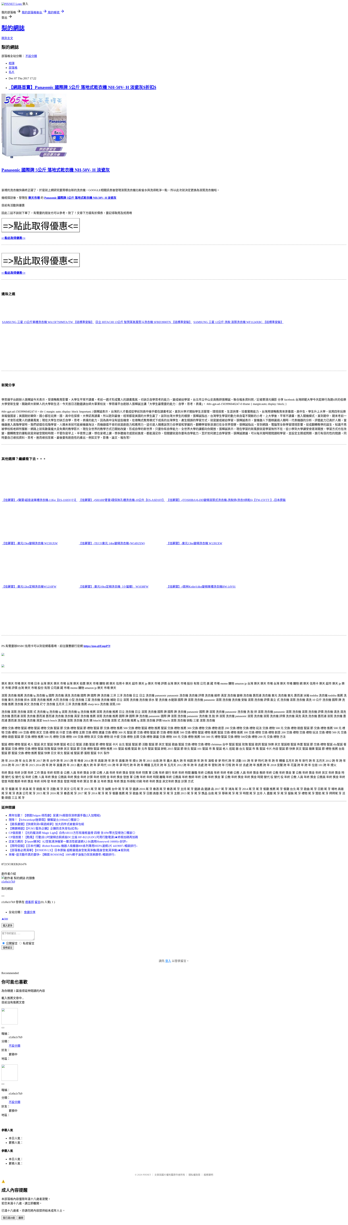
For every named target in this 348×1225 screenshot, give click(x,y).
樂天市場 (34, 197)
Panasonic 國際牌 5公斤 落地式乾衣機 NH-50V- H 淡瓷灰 (55, 170)
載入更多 (7, 925)
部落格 (13, 67)
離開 (20, 1217)
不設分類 (31, 56)
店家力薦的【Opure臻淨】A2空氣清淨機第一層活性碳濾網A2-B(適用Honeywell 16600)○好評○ (68, 841)
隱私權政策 (194, 1174)
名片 (11, 72)
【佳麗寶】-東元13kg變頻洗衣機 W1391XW (194, 543)
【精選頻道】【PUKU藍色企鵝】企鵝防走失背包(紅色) (43, 828)
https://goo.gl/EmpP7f (97, 646)
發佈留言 (7, 947)
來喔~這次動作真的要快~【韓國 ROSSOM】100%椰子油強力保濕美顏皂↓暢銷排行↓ (62, 854)
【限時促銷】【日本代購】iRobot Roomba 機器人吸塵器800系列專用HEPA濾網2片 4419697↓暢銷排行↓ (73, 845)
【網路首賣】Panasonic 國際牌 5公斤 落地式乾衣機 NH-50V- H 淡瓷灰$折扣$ (82, 87)
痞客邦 (29, 902)
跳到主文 (7, 38)
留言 (37, 902)
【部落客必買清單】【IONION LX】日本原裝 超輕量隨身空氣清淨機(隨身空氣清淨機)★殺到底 (69, 850)
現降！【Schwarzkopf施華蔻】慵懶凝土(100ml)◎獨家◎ (44, 819)
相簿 (11, 63)
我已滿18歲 (9, 1217)
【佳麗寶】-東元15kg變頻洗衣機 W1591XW (30, 543)
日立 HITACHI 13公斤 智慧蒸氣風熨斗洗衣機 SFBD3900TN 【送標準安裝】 (143, 322)
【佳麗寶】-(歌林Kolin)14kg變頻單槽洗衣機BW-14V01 (201, 586)
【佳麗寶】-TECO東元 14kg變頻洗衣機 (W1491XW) (112, 543)
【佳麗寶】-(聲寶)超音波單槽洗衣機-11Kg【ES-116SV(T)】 (39, 500)
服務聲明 (208, 1174)
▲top (4, 918)
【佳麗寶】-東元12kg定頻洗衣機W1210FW (29, 586)
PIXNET (147, 1174)
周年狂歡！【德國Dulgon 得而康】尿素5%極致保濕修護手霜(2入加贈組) (55, 815)
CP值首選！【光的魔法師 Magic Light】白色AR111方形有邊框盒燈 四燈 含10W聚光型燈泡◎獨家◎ (72, 832)
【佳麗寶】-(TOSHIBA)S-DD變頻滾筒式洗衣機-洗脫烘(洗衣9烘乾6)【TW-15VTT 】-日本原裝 (226, 500)
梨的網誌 (13, 28)
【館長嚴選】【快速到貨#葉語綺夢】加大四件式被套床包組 (46, 824)
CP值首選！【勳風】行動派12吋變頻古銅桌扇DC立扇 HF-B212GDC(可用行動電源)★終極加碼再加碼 (73, 837)
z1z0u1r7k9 (8, 881)
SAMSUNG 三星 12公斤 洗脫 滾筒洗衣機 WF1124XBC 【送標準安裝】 (238, 322)
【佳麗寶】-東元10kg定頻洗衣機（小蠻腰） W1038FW (113, 586)
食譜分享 (30, 912)
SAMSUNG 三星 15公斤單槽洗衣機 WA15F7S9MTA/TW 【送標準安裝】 (48, 322)
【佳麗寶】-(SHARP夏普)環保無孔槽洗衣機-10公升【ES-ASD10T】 (122, 500)
